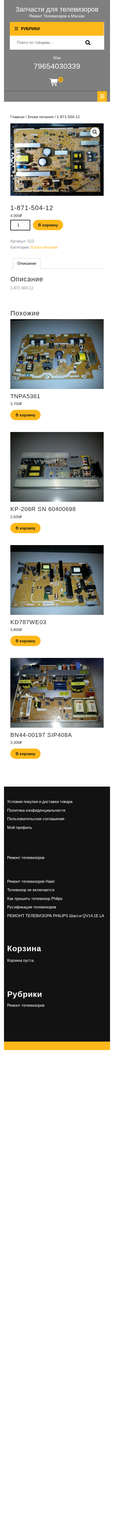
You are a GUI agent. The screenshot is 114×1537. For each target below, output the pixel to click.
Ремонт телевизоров (26, 857)
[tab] (102, 96)
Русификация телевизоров (31, 907)
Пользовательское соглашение (35, 818)
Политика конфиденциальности (36, 810)
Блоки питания (41, 117)
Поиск (86, 43)
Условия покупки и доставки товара (39, 801)
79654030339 (57, 66)
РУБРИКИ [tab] (30, 28)
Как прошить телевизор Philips (35, 898)
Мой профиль (19, 827)
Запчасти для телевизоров (57, 9)
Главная (17, 117)
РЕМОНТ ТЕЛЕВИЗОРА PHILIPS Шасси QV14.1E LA (55, 915)
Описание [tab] (26, 263)
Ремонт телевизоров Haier (31, 881)
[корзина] (54, 82)
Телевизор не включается (30, 890)
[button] (95, 132)
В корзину (48, 225)
